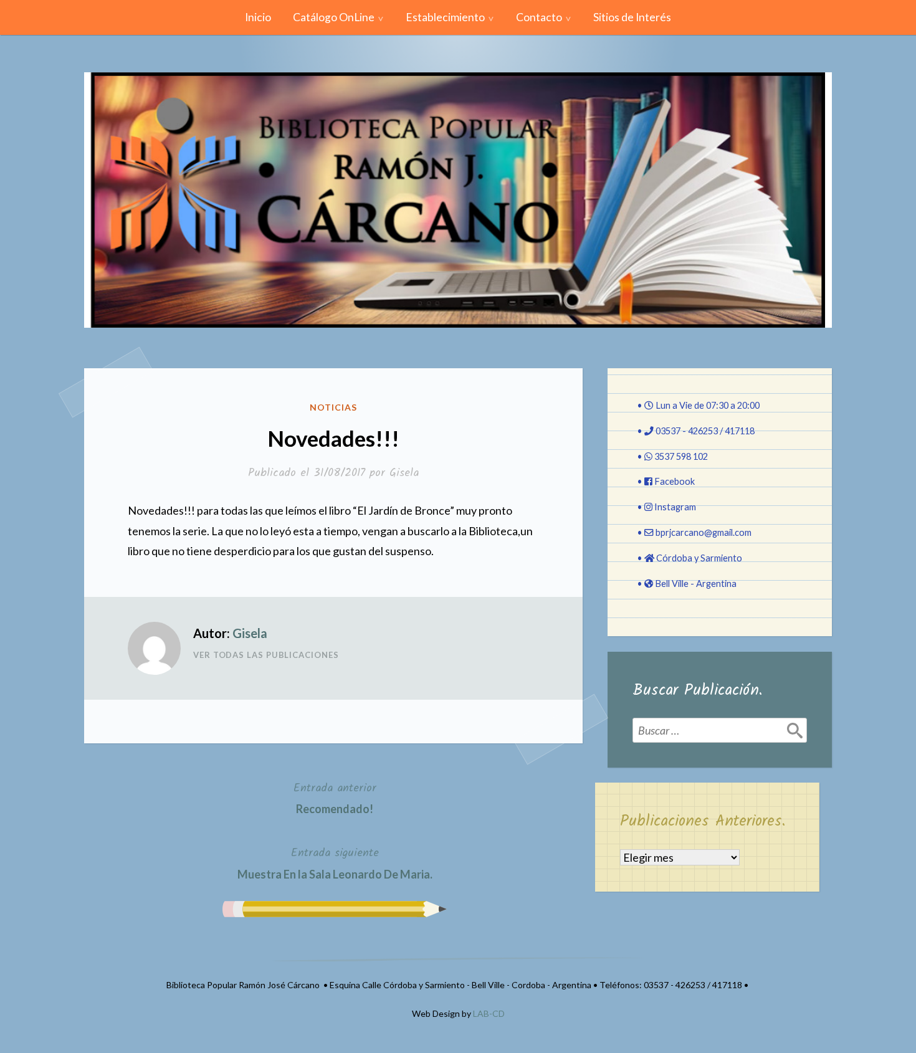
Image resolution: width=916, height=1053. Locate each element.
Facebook (674, 481)
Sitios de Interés (632, 17)
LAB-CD (489, 1013)
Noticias (333, 407)
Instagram (675, 507)
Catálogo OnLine (334, 17)
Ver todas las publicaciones (266, 655)
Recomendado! (334, 797)
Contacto (539, 17)
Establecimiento (445, 17)
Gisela (404, 473)
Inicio (258, 17)
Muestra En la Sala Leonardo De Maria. (334, 862)
